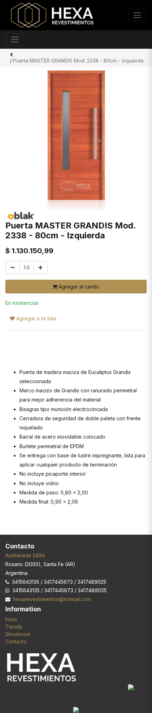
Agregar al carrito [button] (78, 287)
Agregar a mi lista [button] (35, 318)
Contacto (16, 641)
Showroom (17, 634)
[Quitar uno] (12, 267)
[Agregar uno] (40, 267)
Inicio (11, 619)
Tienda (13, 627)
